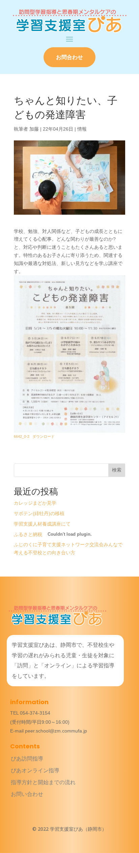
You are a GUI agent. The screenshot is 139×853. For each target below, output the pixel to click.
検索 (116, 470)
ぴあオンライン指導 (35, 770)
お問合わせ (69, 57)
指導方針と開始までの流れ (43, 782)
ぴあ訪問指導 (27, 759)
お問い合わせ (27, 794)
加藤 (34, 129)
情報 (82, 129)
